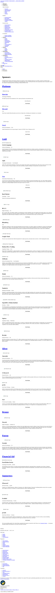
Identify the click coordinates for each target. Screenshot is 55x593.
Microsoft (5, 109)
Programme (5, 5)
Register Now (5, 63)
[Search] (1, 66)
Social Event (5, 551)
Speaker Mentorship (6, 546)
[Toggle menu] (12, 66)
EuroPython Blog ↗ (6, 575)
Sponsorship (5, 51)
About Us (4, 570)
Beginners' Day (5, 552)
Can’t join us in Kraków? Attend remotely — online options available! (12, 0)
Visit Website (27, 103)
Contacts (4, 576)
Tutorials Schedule (6, 541)
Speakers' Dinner (5, 553)
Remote (4, 535)
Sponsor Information (6, 565)
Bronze (5, 412)
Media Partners (5, 574)
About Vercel (27, 131)
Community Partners (43, 523)
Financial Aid (8, 456)
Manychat (5, 94)
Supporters (7, 475)
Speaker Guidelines (6, 545)
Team (3, 572)
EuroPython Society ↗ (6, 571)
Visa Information (5, 537)
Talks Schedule (5, 540)
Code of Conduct (9, 589)
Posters (4, 542)
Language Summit (6, 555)
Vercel (4, 125)
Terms (5, 589)
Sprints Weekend (5, 550)
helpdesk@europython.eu (4, 578)
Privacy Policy (16, 589)
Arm (3, 176)
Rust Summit (5, 556)
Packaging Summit (6, 557)
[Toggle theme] (4, 66)
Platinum (6, 86)
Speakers (4, 544)
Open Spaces (5, 554)
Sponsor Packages (6, 564)
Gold (4, 139)
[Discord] (3, 66)
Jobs (3, 62)
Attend (4, 37)
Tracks (4, 543)
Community (5, 55)
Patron (5, 435)
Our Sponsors (5, 563)
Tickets (4, 534)
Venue (4, 47)
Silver (5, 348)
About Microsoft (27, 115)
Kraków (4, 536)
